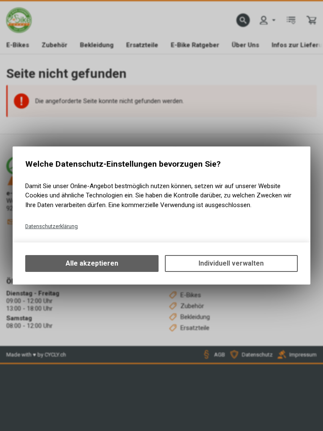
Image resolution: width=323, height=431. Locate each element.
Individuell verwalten (231, 263)
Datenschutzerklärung (51, 226)
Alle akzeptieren (92, 263)
